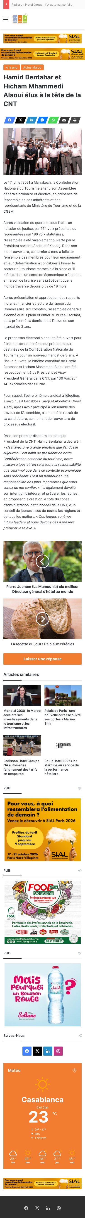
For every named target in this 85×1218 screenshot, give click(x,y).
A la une (11, 67)
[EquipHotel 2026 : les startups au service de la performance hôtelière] (63, 745)
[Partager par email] (62, 120)
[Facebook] (8, 120)
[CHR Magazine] (20, 19)
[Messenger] (41, 120)
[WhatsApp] (51, 120)
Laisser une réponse (43, 659)
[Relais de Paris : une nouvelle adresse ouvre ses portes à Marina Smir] (63, 695)
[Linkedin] (30, 120)
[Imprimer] (73, 120)
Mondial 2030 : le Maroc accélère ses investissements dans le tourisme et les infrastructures (22, 719)
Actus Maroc (32, 67)
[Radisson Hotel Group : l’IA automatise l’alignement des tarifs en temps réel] (22, 745)
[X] (19, 120)
